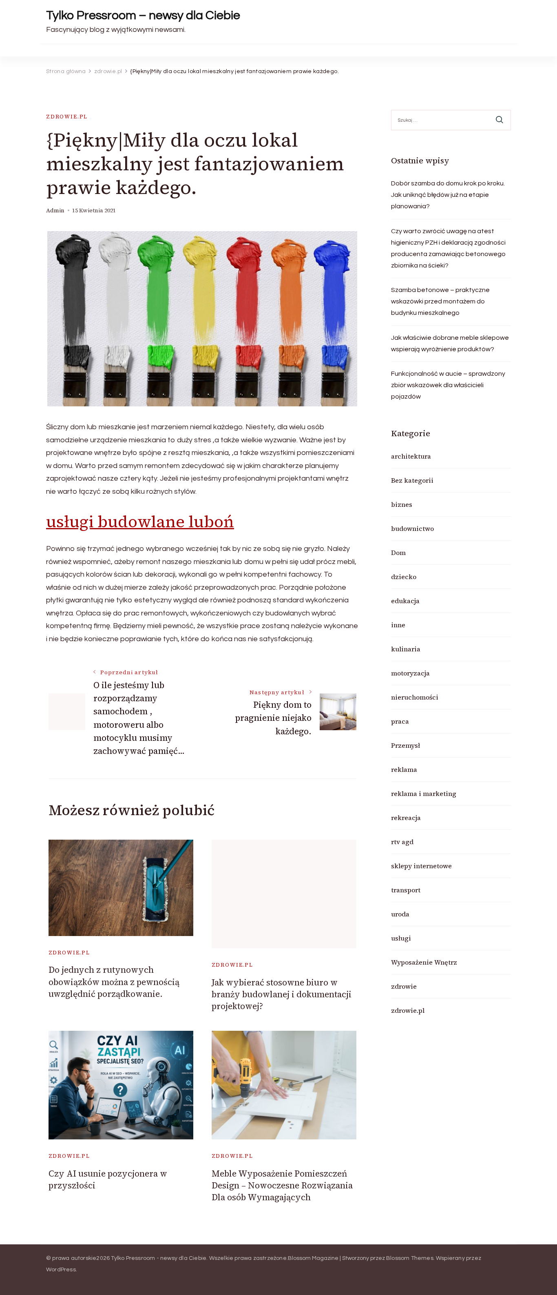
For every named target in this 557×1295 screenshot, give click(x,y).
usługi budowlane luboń (140, 521)
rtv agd (402, 841)
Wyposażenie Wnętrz (424, 962)
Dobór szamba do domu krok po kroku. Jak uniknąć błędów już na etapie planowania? (448, 195)
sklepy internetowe (421, 865)
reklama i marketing (423, 793)
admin (55, 210)
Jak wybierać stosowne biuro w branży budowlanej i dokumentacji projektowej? (281, 994)
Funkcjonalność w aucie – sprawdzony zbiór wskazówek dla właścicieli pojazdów (448, 385)
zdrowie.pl (67, 116)
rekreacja (406, 817)
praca (400, 721)
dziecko (403, 576)
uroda (400, 913)
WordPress (61, 1270)
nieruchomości (414, 697)
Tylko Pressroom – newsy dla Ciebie (143, 15)
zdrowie (404, 986)
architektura (411, 456)
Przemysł (405, 745)
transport (405, 889)
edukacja (405, 600)
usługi (401, 938)
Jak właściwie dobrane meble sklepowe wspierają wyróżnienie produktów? (450, 343)
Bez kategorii (412, 480)
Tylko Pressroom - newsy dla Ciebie (158, 1258)
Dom (398, 552)
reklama (404, 769)
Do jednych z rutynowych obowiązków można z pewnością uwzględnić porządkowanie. (114, 982)
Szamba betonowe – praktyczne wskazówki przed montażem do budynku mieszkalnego (440, 301)
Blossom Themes (409, 1258)
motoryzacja (410, 673)
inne (398, 624)
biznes (401, 504)
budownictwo (412, 528)
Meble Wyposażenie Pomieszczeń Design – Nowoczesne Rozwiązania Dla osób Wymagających (282, 1186)
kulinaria (405, 648)
